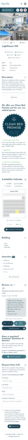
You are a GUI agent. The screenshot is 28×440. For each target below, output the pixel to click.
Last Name (5, 384)
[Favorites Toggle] (25, 10)
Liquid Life (20, 434)
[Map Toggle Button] (17, 10)
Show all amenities (14, 277)
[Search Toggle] (21, 3)
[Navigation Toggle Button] (25, 3)
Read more (14, 97)
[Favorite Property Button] (25, 15)
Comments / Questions (8, 398)
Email (3, 391)
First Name (5, 378)
